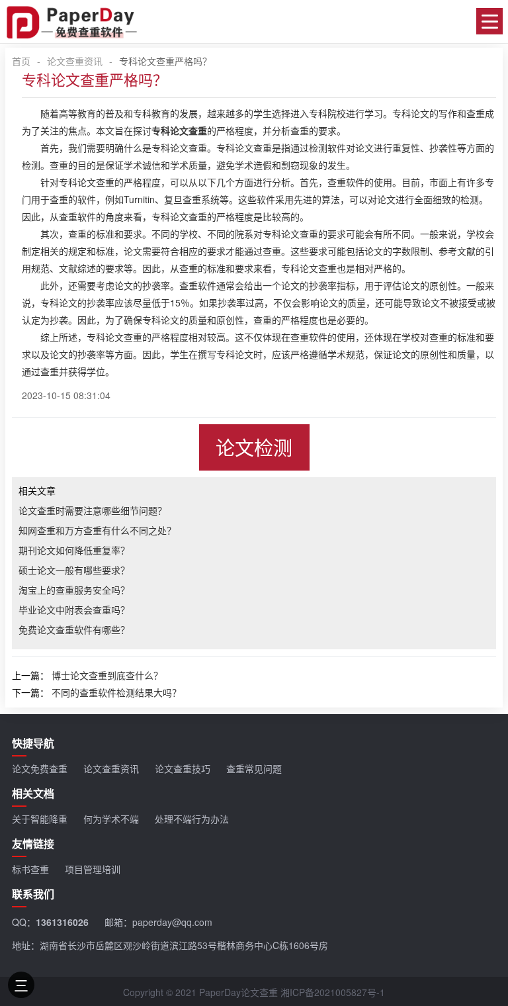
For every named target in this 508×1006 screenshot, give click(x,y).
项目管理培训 (92, 869)
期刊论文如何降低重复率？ (74, 550)
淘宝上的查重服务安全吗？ (74, 589)
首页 (21, 61)
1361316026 (62, 922)
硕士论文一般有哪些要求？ (74, 569)
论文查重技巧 (182, 768)
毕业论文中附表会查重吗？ (74, 609)
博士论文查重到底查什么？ (107, 675)
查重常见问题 (254, 768)
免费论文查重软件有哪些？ (74, 629)
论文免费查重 (39, 768)
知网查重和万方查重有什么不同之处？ (97, 530)
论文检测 (254, 447)
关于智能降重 (39, 818)
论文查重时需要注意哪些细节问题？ (93, 510)
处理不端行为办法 (192, 818)
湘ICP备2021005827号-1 (332, 992)
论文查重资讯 (75, 61)
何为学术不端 (111, 818)
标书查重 (30, 869)
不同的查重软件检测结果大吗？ (116, 692)
